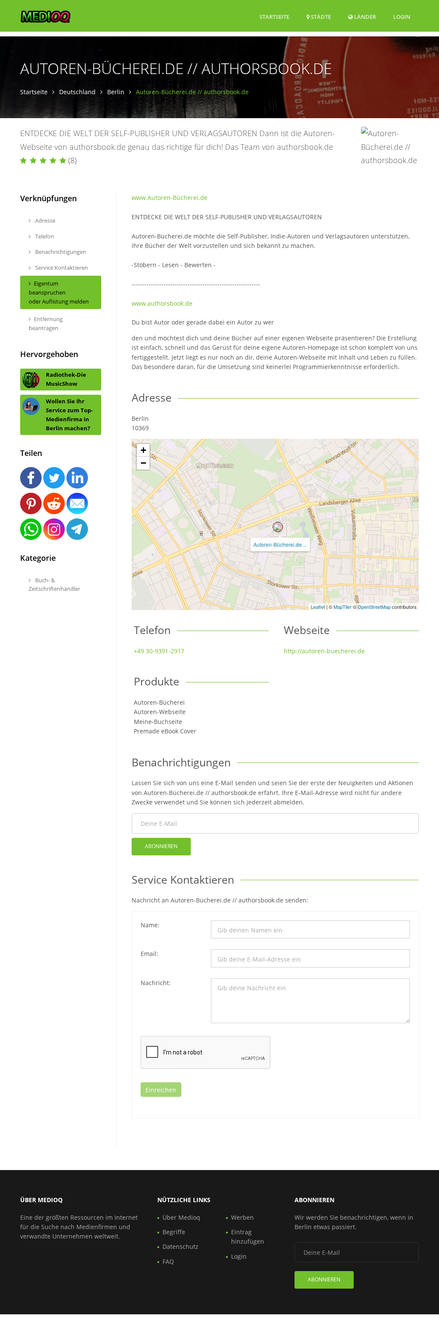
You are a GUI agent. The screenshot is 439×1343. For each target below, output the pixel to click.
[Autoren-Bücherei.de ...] (278, 527)
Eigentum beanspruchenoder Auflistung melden (59, 292)
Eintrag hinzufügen (247, 1236)
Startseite (274, 17)
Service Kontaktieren (61, 267)
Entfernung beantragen (46, 323)
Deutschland (77, 92)
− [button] (143, 463)
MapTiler (343, 606)
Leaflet (318, 606)
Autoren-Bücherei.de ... (280, 544)
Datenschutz (180, 1246)
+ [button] (143, 450)
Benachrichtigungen (60, 252)
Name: (150, 925)
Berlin (115, 92)
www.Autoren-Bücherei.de (169, 198)
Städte (320, 17)
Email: (149, 954)
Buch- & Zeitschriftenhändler (54, 584)
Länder (364, 16)
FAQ (168, 1261)
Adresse (44, 220)
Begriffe (173, 1232)
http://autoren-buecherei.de (324, 651)
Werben (242, 1217)
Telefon (44, 236)
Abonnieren (161, 846)
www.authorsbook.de (162, 303)
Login (401, 16)
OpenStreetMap (374, 606)
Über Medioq (181, 1217)
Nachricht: (156, 983)
